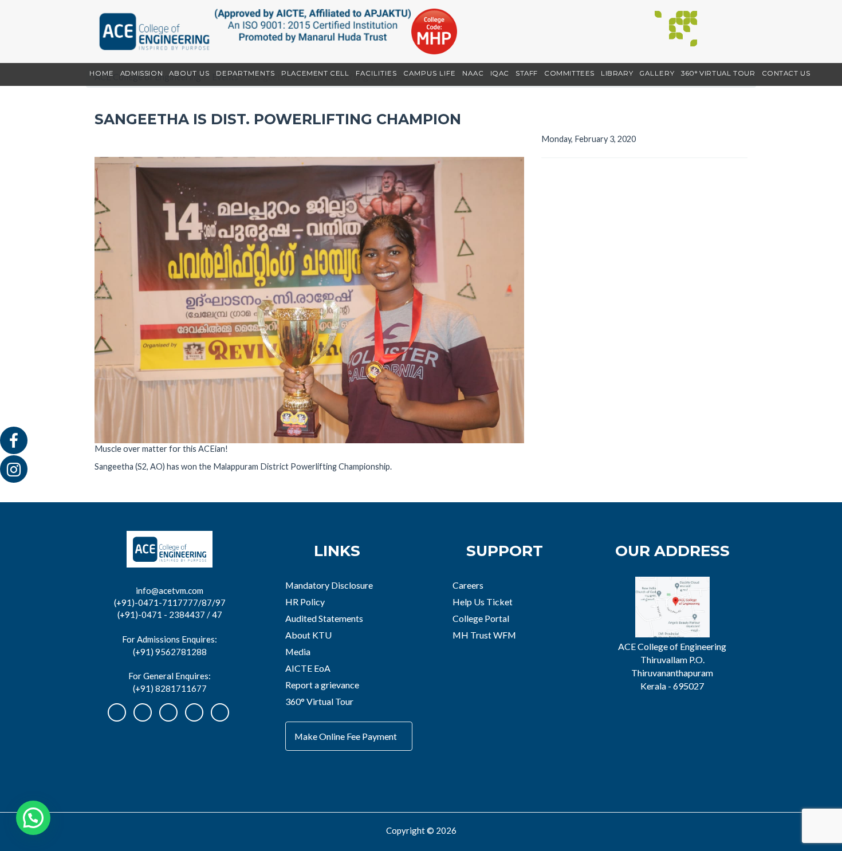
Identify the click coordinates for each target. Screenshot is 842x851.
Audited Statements (324, 618)
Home (101, 73)
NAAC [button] (473, 73)
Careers (468, 585)
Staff (527, 73)
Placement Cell (315, 73)
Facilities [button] (376, 73)
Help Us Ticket (483, 601)
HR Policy (305, 601)
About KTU (308, 634)
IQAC (499, 73)
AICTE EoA (307, 668)
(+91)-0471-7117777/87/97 (170, 602)
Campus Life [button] (429, 73)
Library (617, 73)
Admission (141, 73)
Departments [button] (245, 73)
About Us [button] (189, 73)
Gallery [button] (657, 73)
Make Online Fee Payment (345, 736)
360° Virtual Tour (718, 73)
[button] (33, 818)
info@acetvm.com (169, 590)
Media (297, 651)
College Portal (481, 618)
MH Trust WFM (484, 634)
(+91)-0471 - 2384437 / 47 (169, 614)
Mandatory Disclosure (329, 585)
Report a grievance (322, 684)
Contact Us (786, 73)
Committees (569, 73)
